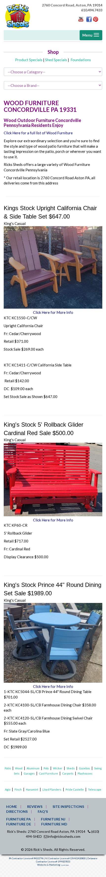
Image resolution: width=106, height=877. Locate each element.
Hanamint (32, 789)
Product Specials (28, 60)
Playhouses (85, 773)
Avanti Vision (65, 865)
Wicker (57, 768)
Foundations (81, 60)
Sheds (71, 768)
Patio (8, 768)
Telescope (94, 789)
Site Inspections (68, 806)
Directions (17, 811)
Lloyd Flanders (51, 789)
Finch (18, 789)
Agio (7, 789)
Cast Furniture (48, 773)
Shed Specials (56, 60)
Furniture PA (18, 819)
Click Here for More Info (53, 312)
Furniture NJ (53, 819)
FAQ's (43, 811)
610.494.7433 (91, 10)
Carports (67, 773)
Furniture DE (18, 824)
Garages (29, 773)
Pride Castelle (75, 789)
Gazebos (84, 768)
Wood (18, 768)
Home (11, 806)
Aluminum (33, 768)
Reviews (34, 806)
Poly (46, 768)
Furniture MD (54, 824)
